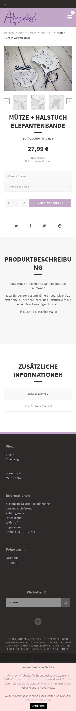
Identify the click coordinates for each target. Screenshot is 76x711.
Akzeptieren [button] (38, 705)
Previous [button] (7, 101)
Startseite (9, 32)
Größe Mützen (15, 176)
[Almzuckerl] (20, 17)
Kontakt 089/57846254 (20, 532)
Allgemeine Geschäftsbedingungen (28, 504)
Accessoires (46, 32)
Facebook (12, 558)
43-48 (34, 405)
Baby (21, 32)
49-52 (42, 405)
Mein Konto (13, 478)
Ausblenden (61, 648)
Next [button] (69, 101)
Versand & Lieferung (19, 508)
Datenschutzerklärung (38, 700)
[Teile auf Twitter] (16, 226)
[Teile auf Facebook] (30, 226)
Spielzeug (12, 459)
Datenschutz (14, 518)
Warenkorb (13, 473)
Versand (40, 157)
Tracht (10, 454)
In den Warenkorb (50, 203)
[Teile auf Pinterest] (60, 226)
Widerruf (12, 522)
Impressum (13, 527)
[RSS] (38, 621)
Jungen (32, 32)
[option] (20, 102)
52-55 (49, 405)
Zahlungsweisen (16, 513)
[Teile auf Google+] (44, 226)
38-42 (26, 405)
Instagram (12, 562)
